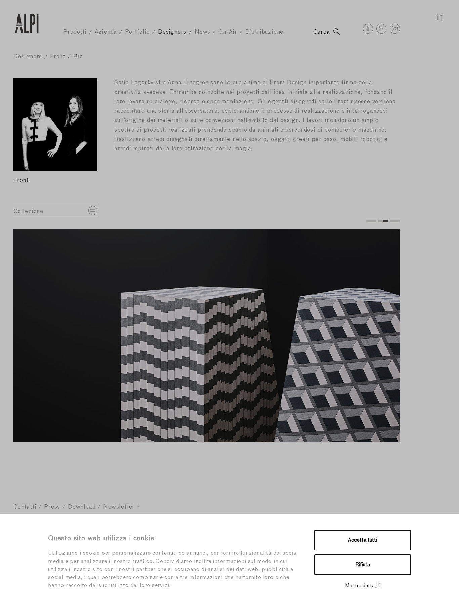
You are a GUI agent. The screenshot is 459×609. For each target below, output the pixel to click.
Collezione (28, 211)
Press (52, 507)
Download (81, 507)
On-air (227, 32)
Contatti (24, 507)
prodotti (74, 32)
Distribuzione (264, 32)
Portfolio (137, 32)
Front (57, 57)
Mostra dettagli (362, 585)
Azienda (106, 32)
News (202, 32)
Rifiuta (363, 564)
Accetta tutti (362, 540)
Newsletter (119, 507)
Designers (172, 32)
